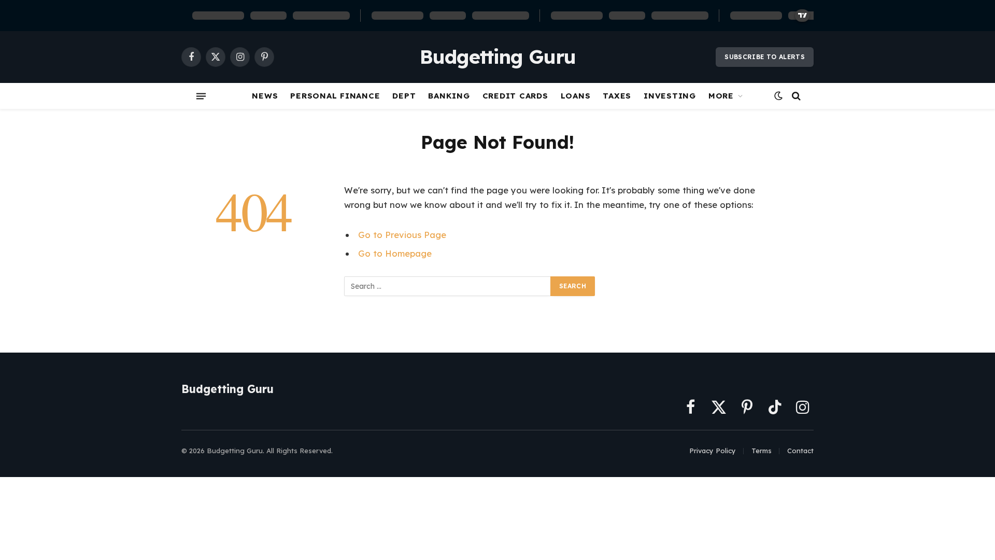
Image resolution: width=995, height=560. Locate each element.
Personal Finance (335, 96)
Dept (404, 96)
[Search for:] (447, 286)
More (721, 96)
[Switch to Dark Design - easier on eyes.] (778, 96)
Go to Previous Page (402, 234)
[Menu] (201, 96)
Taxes (617, 96)
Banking (449, 96)
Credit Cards (515, 96)
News (265, 96)
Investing (670, 96)
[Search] (795, 96)
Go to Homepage (395, 253)
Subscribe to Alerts (764, 57)
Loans (576, 96)
